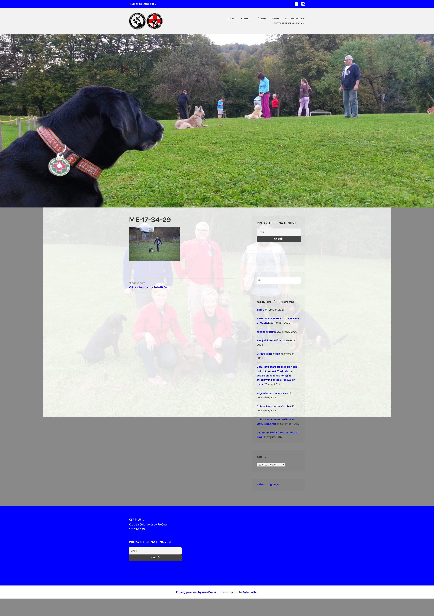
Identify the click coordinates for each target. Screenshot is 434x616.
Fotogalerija (293, 18)
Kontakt (246, 18)
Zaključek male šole (269, 340)
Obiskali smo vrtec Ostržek (274, 406)
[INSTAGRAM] (303, 3)
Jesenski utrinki (267, 331)
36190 (260, 309)
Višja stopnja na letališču (148, 285)
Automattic (250, 592)
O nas (231, 18)
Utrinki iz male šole (269, 353)
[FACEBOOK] (296, 3)
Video (275, 18)
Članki (262, 18)
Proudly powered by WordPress (196, 592)
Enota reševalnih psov (288, 23)
